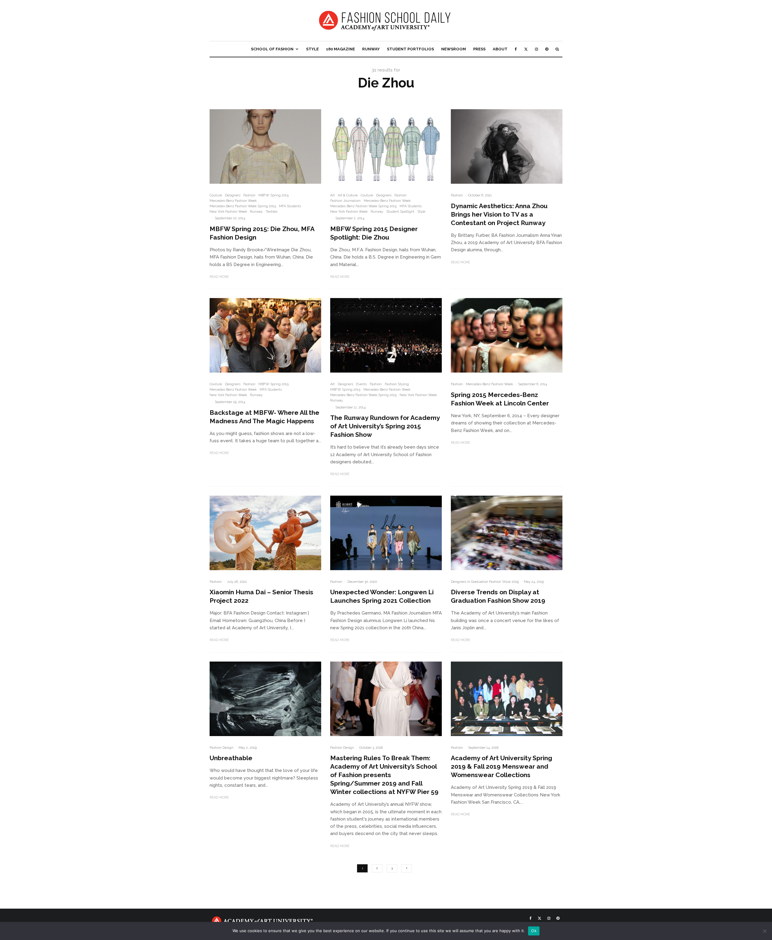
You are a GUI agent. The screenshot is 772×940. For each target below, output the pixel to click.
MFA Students (290, 206)
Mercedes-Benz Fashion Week (233, 201)
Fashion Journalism (345, 201)
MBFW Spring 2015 (273, 195)
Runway (371, 49)
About (500, 49)
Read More (219, 277)
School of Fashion (272, 49)
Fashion (249, 195)
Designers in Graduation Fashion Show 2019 (485, 582)
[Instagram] (536, 49)
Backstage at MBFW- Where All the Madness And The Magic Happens (264, 417)
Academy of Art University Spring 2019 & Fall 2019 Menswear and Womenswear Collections (501, 766)
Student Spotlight (400, 212)
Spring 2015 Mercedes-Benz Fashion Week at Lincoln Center (500, 399)
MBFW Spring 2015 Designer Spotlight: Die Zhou (374, 233)
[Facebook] (515, 49)
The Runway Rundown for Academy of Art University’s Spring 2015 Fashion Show (385, 426)
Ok (533, 930)
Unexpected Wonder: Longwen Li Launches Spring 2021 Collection (382, 596)
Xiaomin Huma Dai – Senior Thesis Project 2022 (261, 596)
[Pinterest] (547, 49)
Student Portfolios (410, 49)
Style (312, 49)
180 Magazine (340, 49)
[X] (525, 49)
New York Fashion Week (228, 212)
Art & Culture (348, 195)
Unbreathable (231, 758)
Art (332, 195)
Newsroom (453, 49)
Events (361, 384)
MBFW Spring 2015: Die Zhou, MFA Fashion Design (262, 233)
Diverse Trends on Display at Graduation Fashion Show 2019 (498, 596)
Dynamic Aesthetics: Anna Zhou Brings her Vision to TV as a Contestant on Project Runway (499, 214)
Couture (216, 195)
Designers (232, 195)
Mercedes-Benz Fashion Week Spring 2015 (243, 206)
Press (479, 49)
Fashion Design (221, 748)
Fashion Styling (397, 384)
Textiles (271, 212)
